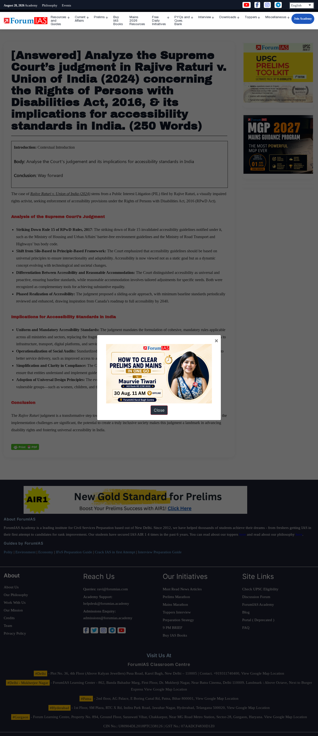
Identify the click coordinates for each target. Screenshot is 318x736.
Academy (31, 5)
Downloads (227, 17)
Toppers (251, 17)
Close (159, 410)
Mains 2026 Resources (137, 20)
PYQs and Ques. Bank (182, 20)
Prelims (99, 17)
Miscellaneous (275, 17)
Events (66, 5)
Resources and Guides (58, 20)
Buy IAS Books (118, 20)
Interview (204, 17)
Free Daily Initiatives (159, 20)
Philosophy (49, 5)
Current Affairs (80, 18)
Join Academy (303, 18)
